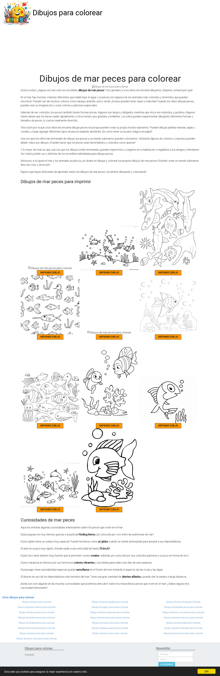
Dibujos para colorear (67, 12)
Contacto (29, 654)
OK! (206, 671)
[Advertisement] (110, 48)
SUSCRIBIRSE (166, 664)
